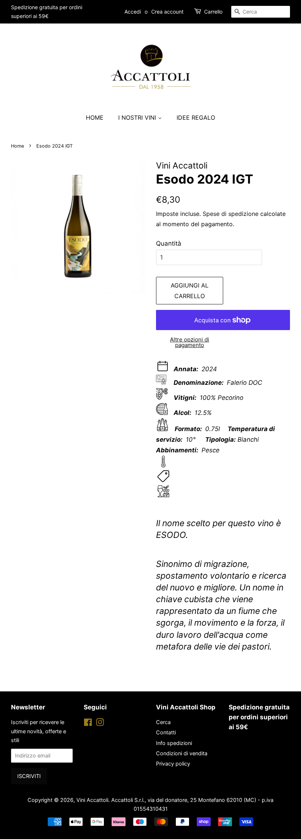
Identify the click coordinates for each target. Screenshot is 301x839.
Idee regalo (196, 117)
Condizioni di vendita (181, 753)
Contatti (166, 732)
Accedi (132, 11)
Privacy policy (173, 763)
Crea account (167, 11)
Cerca (163, 722)
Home (95, 117)
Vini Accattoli (92, 800)
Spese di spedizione (230, 213)
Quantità (168, 243)
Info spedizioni (174, 743)
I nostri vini (138, 117)
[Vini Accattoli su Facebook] (88, 723)
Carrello (213, 11)
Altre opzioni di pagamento (189, 342)
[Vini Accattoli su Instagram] (100, 723)
